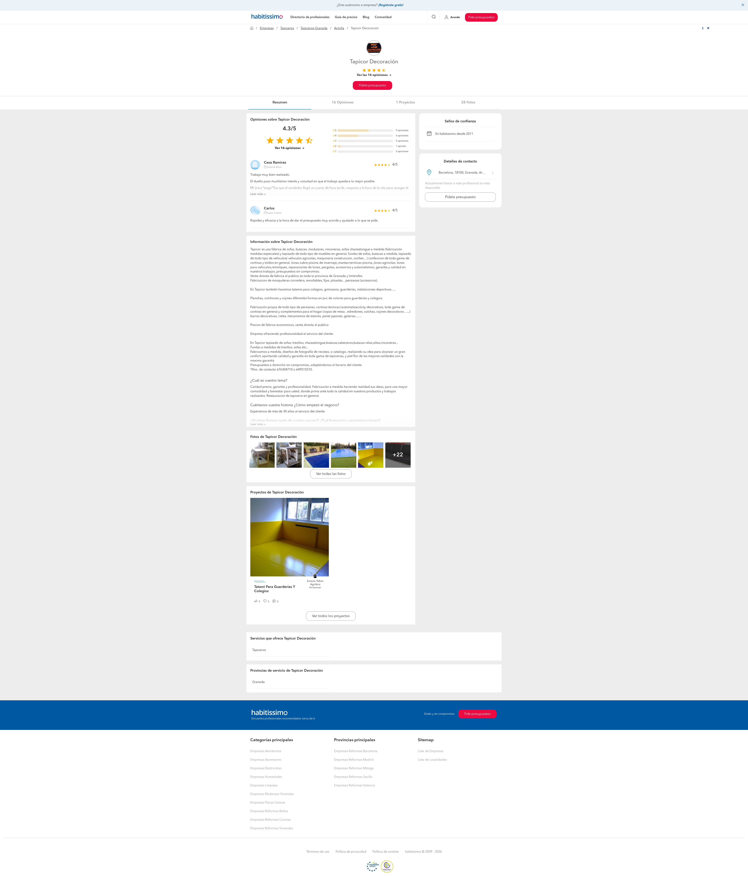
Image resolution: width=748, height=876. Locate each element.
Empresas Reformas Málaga (354, 768)
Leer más (256, 194)
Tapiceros (287, 28)
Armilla (339, 28)
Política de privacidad (351, 851)
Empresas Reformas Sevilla (353, 777)
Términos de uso (317, 851)
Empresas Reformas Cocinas (270, 819)
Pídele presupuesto (372, 85)
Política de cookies (385, 851)
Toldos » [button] (260, 582)
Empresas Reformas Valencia (354, 785)
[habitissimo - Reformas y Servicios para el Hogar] (267, 17)
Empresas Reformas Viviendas (271, 828)
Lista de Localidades (432, 759)
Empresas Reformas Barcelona (356, 751)
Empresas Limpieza (264, 785)
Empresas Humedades (266, 777)
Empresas (267, 28)
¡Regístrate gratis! (390, 5)
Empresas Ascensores (265, 759)
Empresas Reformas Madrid (353, 759)
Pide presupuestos (481, 17)
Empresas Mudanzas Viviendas (272, 794)
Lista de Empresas (430, 751)
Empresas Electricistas (265, 768)
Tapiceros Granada (314, 28)
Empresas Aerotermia (265, 751)
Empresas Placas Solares (267, 802)
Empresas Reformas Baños (269, 811)
